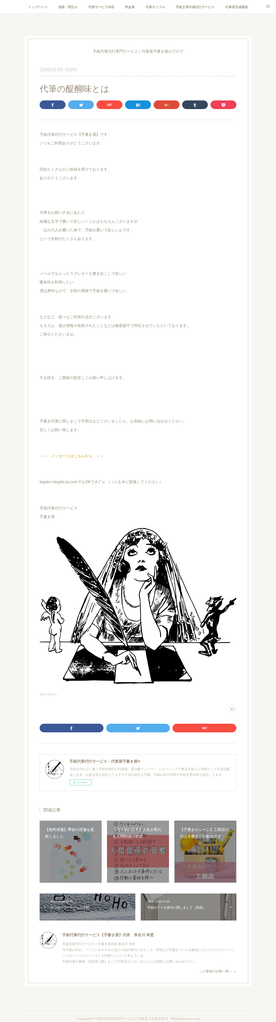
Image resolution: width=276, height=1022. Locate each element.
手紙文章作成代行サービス (195, 6)
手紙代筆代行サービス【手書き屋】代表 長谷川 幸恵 (108, 934)
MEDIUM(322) (48, 694)
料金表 (130, 6)
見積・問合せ (68, 6)
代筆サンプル (155, 6)
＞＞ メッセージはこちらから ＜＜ (72, 455)
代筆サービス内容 (101, 6)
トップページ (37, 6)
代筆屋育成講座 (236, 6)
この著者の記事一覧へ (215, 971)
